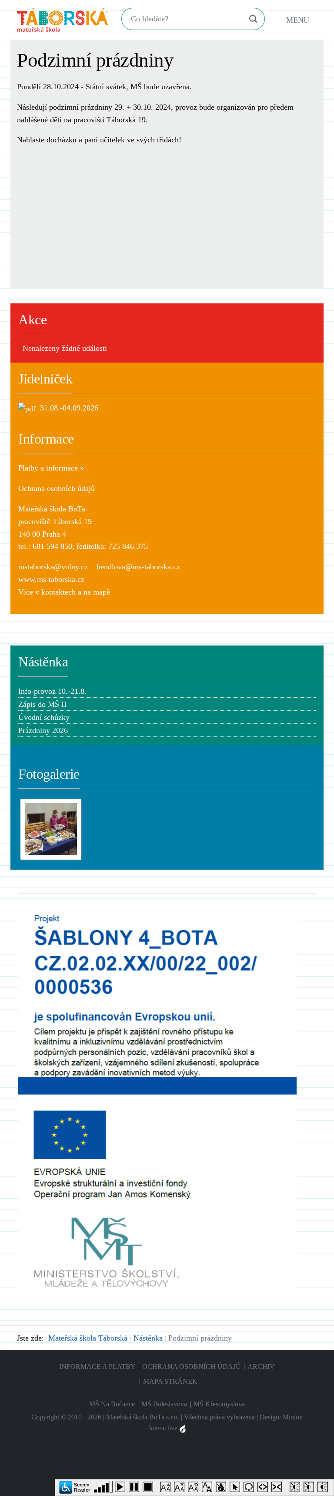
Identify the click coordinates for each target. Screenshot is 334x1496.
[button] (74, 1487)
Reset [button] (195, 1489)
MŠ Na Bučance (112, 1404)
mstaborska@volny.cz (53, 566)
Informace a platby (97, 1366)
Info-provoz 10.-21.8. (52, 691)
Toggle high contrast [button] (297, 1489)
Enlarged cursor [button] (237, 1489)
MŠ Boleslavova (164, 1404)
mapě (101, 592)
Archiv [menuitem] (261, 1366)
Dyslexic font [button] (209, 1489)
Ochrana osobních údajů (56, 488)
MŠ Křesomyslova (219, 1404)
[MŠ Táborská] (62, 18)
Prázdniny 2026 (43, 730)
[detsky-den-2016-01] (51, 828)
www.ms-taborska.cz (51, 579)
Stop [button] (150, 1489)
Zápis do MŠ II (42, 704)
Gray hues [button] (223, 1489)
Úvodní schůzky (44, 717)
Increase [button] (167, 1489)
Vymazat (235, 19)
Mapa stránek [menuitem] (170, 1381)
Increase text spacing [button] (264, 1489)
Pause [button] (136, 1489)
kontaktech (58, 592)
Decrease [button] (181, 1489)
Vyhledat (253, 19)
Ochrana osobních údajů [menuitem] (191, 1366)
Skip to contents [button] (250, 1489)
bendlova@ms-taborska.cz (138, 566)
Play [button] (122, 1489)
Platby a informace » (51, 468)
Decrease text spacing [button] (278, 1489)
